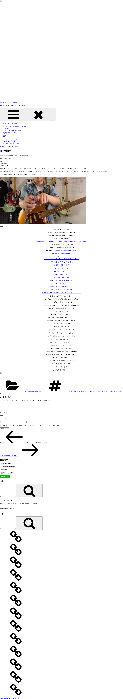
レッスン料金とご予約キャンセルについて (16, 126)
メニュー (53, 120)
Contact (5, 135)
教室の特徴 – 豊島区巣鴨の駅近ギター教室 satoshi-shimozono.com (61, 293)
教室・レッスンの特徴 (10, 123)
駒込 (1, 393)
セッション (101, 391)
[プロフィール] (15, 657)
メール (3, 419)
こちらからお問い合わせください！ (61, 289)
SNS (4, 136)
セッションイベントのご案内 (12, 130)
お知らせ (6, 128)
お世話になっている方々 (10, 132)
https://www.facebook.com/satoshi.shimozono (64, 250)
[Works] (15, 555)
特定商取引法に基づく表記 (11, 143)
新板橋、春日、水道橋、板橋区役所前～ (61, 280)
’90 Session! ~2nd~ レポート (11, 140)
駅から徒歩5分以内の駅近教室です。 (61, 286)
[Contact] (15, 632)
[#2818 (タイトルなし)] (15, 683)
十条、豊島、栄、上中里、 (61, 268)
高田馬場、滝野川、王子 (61, 265)
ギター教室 (93, 391)
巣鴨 (115, 391)
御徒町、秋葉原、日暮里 (61, 274)
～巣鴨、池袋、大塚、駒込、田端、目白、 (61, 262)
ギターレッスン (84, 391)
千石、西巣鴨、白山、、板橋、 (61, 277)
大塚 (111, 391)
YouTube (5, 133)
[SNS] (15, 645)
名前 (2, 416)
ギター (76, 391)
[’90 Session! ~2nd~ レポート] (15, 670)
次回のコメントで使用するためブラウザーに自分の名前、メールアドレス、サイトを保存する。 (31, 425)
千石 (107, 391)
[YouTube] (15, 619)
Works (5, 125)
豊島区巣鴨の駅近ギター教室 (8, 102)
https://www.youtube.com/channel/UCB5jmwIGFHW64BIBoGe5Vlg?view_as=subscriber (61, 241)
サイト (2, 422)
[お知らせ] (15, 581)
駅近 (119, 391)
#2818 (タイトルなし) (9, 141)
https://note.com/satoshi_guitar (63, 253)
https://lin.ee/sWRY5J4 (63, 256)
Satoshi (16, 146)
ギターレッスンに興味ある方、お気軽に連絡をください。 (61, 259)
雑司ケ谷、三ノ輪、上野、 (61, 271)
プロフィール (7, 138)
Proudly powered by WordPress (9, 698)
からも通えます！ (61, 283)
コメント (3, 412)
